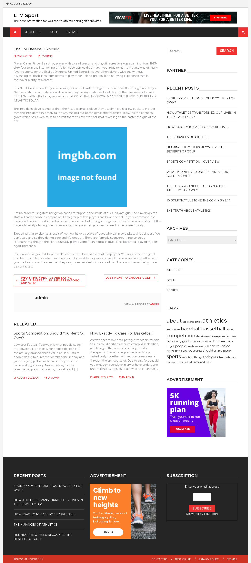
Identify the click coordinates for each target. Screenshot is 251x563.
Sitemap (232, 559)
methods (227, 341)
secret (187, 350)
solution (227, 351)
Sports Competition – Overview (193, 161)
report (211, 346)
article (198, 321)
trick (215, 357)
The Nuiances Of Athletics (188, 137)
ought (170, 346)
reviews (170, 351)
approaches (188, 322)
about (174, 321)
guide (186, 341)
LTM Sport (26, 15)
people (180, 346)
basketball (213, 328)
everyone (210, 336)
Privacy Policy (209, 559)
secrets (197, 350)
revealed (223, 346)
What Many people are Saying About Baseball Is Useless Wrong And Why (50, 280)
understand (186, 362)
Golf (54, 32)
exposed (231, 336)
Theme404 (35, 559)
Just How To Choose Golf (128, 277)
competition (181, 335)
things (198, 357)
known (208, 341)
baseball (190, 328)
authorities (173, 329)
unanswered (173, 362)
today (208, 357)
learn (216, 341)
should (208, 350)
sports (174, 356)
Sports (72, 32)
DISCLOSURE (183, 559)
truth (222, 357)
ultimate (231, 357)
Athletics (33, 32)
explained (221, 336)
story (184, 357)
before (229, 329)
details (200, 336)
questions (192, 346)
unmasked (199, 362)
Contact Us (159, 559)
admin (48, 55)
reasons (202, 346)
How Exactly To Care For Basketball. (121, 333)
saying (178, 351)
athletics (214, 320)
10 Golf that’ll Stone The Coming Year (198, 200)
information (197, 341)
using (209, 362)
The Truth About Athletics (189, 210)
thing (190, 357)
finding (177, 341)
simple (218, 350)
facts (170, 341)
